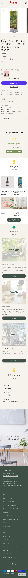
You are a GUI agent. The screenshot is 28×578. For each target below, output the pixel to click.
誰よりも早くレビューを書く (14, 151)
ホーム (5, 491)
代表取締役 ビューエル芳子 (10, 476)
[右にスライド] (17, 36)
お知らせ (5, 533)
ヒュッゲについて (7, 515)
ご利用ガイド (6, 540)
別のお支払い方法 (14, 86)
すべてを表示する (14, 220)
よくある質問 (6, 526)
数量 (2, 62)
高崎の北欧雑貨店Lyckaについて (11, 519)
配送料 (4, 55)
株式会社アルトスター (9, 473)
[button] (2, 2)
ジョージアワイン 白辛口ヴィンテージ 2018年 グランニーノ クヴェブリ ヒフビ (7, 191)
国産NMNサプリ (7, 512)
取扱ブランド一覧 (7, 498)
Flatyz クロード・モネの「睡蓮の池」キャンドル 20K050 (19, 191)
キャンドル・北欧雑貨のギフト (11, 505)
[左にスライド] (10, 36)
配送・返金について (8, 543)
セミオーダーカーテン (8, 501)
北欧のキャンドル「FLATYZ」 (11, 508)
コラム (5, 522)
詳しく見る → (14, 276)
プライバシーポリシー (8, 554)
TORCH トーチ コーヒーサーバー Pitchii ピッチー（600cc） (20, 212)
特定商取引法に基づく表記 (10, 557)
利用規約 (5, 550)
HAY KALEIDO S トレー (6, 211)
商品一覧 (5, 494)
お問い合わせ (6, 536)
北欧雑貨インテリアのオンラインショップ (14, 573)
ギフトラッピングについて (10, 547)
